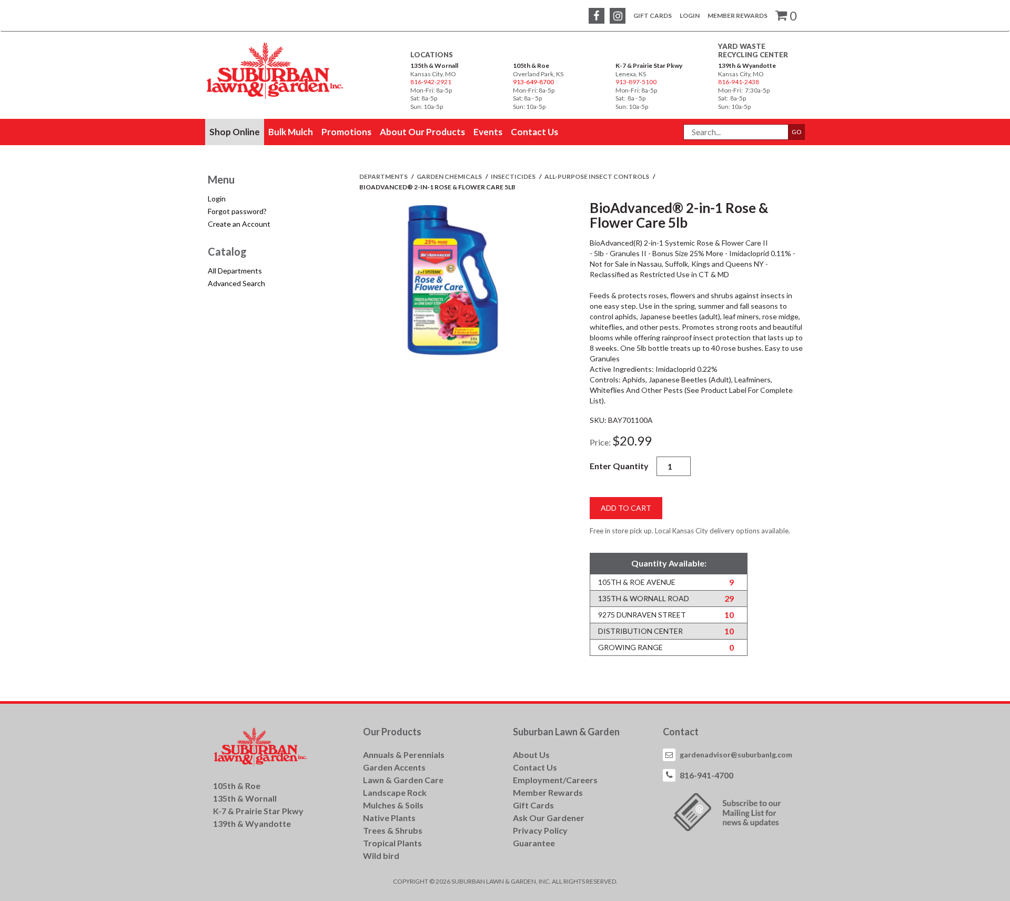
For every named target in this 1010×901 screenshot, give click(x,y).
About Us (531, 755)
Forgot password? (237, 211)
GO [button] (797, 132)
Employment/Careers (555, 780)
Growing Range (630, 647)
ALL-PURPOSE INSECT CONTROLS (597, 176)
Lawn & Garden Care (403, 780)
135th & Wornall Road (643, 598)
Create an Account (239, 223)
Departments (384, 176)
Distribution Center (640, 630)
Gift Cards (652, 15)
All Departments (235, 270)
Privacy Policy (540, 830)
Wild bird (381, 855)
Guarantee (534, 843)
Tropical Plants (392, 843)
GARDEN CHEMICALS (450, 176)
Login (690, 15)
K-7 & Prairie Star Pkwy (648, 65)
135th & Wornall (434, 65)
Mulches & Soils (393, 805)
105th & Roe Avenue (636, 582)
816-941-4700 (706, 775)
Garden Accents (394, 767)
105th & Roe (531, 65)
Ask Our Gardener (548, 818)
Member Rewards (737, 15)
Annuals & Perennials (404, 755)
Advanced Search (236, 283)
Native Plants (389, 818)
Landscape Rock (395, 792)
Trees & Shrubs (392, 830)
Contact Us (535, 767)
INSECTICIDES (514, 176)
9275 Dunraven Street (642, 614)
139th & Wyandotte (747, 65)
